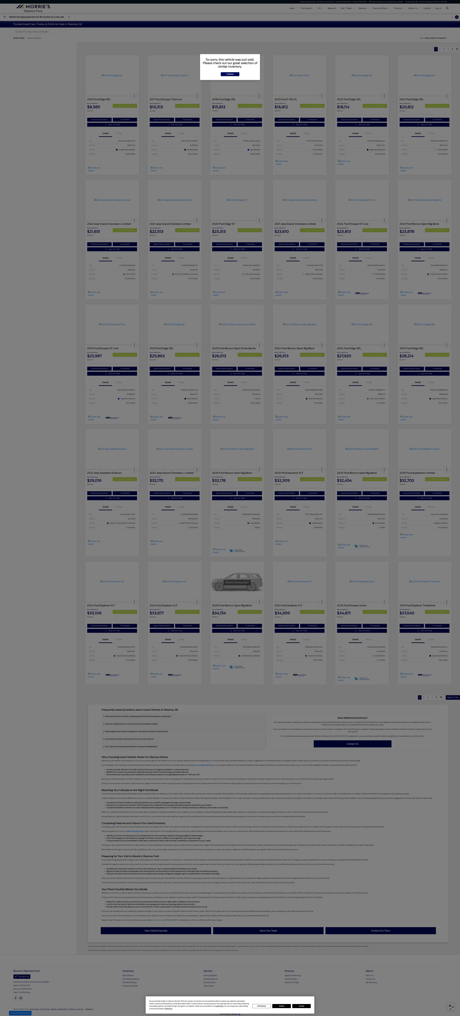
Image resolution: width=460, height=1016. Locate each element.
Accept (301, 1006)
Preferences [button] (168, 1009)
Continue (230, 74)
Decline (281, 1006)
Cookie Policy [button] (219, 1006)
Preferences (261, 1006)
